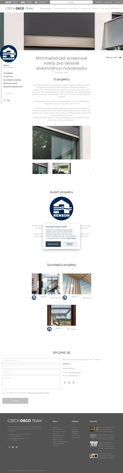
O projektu (118, 2)
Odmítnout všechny (69, 244)
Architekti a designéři (60, 8)
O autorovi (8, 76)
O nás (74, 427)
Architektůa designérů (26, 2)
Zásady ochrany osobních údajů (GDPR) (60, 441)
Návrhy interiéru (58, 429)
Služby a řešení (74, 8)
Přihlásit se (99, 2)
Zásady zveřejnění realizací (59, 445)
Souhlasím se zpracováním (27, 393)
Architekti (56, 427)
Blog (102, 8)
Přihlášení (75, 433)
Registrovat (108, 2)
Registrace (75, 431)
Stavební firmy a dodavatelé (90, 8)
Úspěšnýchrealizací (11, 2)
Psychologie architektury (113, 8)
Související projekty (12, 80)
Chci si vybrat (71, 238)
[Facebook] (65, 384)
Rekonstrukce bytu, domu (59, 432)
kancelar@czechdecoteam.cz (19, 438)
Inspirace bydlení (46, 8)
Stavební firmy (58, 437)
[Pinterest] (73, 384)
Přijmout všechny (53, 244)
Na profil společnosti (12, 86)
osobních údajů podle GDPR (38, 393)
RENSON (44, 297)
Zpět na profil (112, 57)
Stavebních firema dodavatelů (41, 2)
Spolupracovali (10, 83)
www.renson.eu (69, 368)
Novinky (74, 429)
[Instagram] (69, 384)
